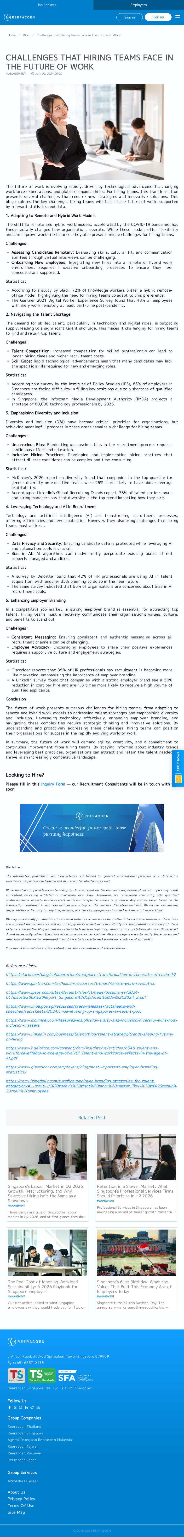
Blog (26, 35)
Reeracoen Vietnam (24, 1453)
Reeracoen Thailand (24, 1426)
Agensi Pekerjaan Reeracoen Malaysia (40, 1439)
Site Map (16, 1512)
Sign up (158, 17)
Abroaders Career (23, 1481)
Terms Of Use (21, 1505)
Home (12, 35)
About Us (16, 1492)
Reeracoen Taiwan (23, 1446)
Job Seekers (46, 4)
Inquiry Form (53, 784)
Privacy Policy (21, 1498)
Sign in (129, 17)
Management (16, 74)
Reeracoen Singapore (26, 1433)
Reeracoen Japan (22, 1459)
